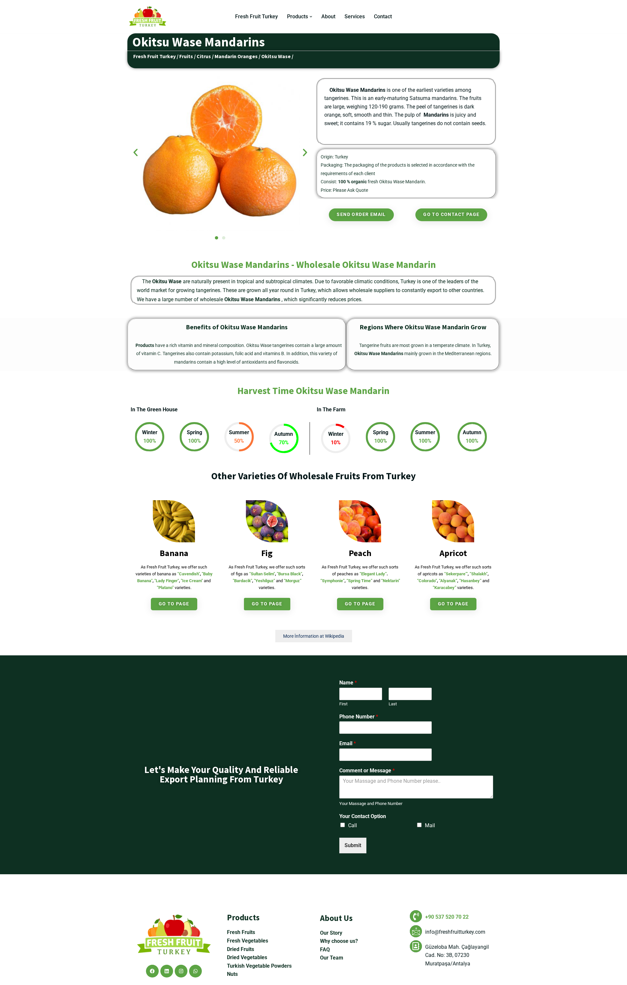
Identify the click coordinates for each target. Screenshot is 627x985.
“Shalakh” (479, 573)
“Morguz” (292, 580)
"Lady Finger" (166, 580)
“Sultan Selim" (262, 573)
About (328, 16)
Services (355, 16)
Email (347, 743)
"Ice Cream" (192, 580)
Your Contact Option (362, 816)
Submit (353, 845)
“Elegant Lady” (373, 573)
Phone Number (358, 717)
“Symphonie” (332, 580)
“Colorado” (427, 580)
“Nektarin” (390, 580)
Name (348, 683)
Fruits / (187, 56)
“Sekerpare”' (456, 573)
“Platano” (165, 587)
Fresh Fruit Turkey (256, 16)
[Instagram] (181, 971)
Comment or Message (367, 770)
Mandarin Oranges (236, 56)
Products (243, 917)
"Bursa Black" (289, 573)
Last (393, 703)
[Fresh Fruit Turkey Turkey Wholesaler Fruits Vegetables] (149, 16)
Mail (430, 825)
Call (352, 825)
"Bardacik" (242, 580)
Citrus (204, 56)
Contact (383, 16)
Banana (174, 553)
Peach (360, 553)
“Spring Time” (359, 580)
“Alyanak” (448, 580)
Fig (267, 553)
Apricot (453, 553)
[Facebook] (152, 971)
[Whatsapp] (195, 971)
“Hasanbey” (470, 580)
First (343, 703)
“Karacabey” (444, 587)
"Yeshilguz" (264, 580)
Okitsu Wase (276, 56)
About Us (336, 918)
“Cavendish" (188, 573)
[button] (311, 16)
